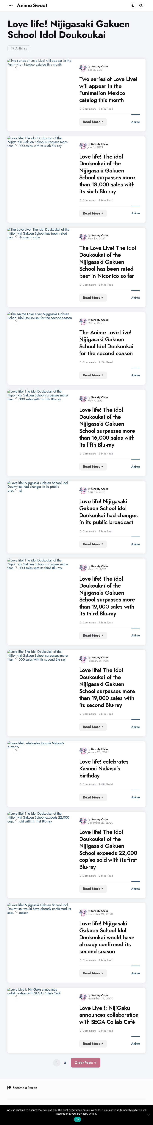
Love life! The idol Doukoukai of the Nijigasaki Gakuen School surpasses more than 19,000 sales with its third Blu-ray (107, 596)
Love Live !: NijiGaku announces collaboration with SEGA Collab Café (109, 1014)
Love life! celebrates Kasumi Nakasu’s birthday (103, 768)
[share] (16, 67)
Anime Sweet (32, 5)
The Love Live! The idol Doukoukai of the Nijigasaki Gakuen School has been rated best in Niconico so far (107, 261)
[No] (148, 1115)
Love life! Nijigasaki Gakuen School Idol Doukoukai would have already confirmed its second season (106, 937)
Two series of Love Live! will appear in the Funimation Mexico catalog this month (108, 89)
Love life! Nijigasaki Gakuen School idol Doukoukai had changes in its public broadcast (108, 512)
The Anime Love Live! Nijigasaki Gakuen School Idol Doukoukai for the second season (106, 343)
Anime (135, 122)
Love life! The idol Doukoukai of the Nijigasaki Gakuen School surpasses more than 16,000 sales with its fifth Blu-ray (107, 427)
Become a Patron (25, 1087)
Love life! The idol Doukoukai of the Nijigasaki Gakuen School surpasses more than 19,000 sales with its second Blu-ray (107, 687)
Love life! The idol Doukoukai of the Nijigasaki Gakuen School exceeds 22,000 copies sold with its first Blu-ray (108, 849)
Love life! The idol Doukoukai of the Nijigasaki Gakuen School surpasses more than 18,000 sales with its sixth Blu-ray (107, 174)
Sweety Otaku (100, 66)
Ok (77, 1119)
